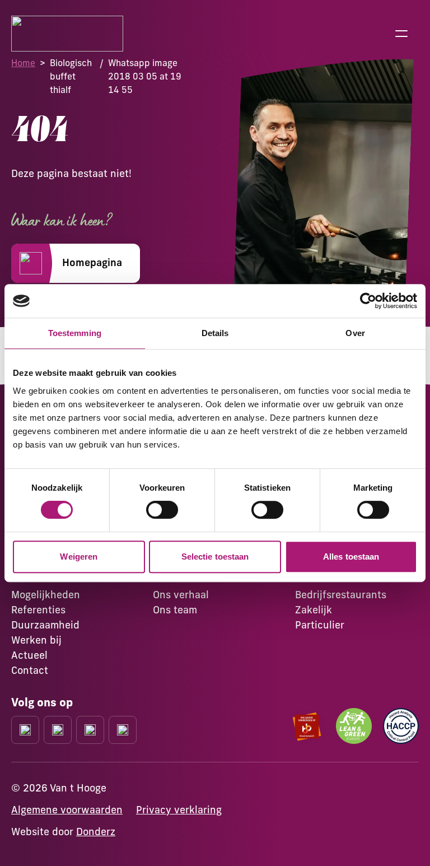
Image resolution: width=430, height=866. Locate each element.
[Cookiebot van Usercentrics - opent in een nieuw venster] (368, 300)
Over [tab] (354, 333)
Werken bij (36, 640)
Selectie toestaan (215, 556)
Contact (29, 670)
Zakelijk (313, 609)
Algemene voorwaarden (67, 809)
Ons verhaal (181, 594)
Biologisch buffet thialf (71, 76)
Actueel (29, 655)
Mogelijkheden (45, 594)
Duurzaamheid (45, 624)
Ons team (175, 609)
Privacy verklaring (179, 809)
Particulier (319, 624)
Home (23, 62)
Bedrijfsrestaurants (340, 594)
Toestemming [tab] (74, 333)
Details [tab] (215, 333)
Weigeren (78, 556)
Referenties (38, 609)
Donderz (95, 831)
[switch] (162, 510)
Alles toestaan (351, 556)
